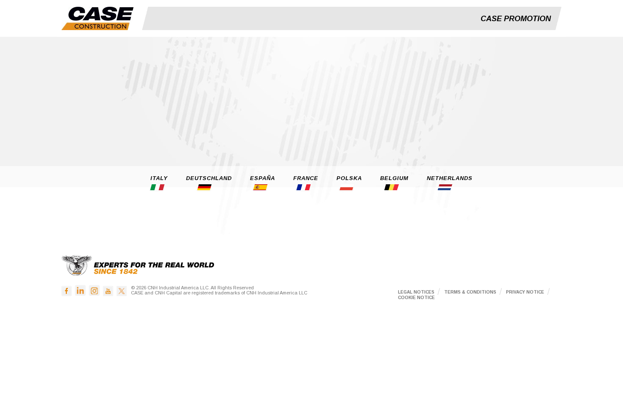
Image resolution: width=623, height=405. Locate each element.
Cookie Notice (416, 297)
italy (159, 178)
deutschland (209, 178)
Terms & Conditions (470, 292)
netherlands (450, 178)
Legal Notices (416, 292)
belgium (394, 178)
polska (349, 178)
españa (262, 178)
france (305, 178)
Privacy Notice (525, 292)
